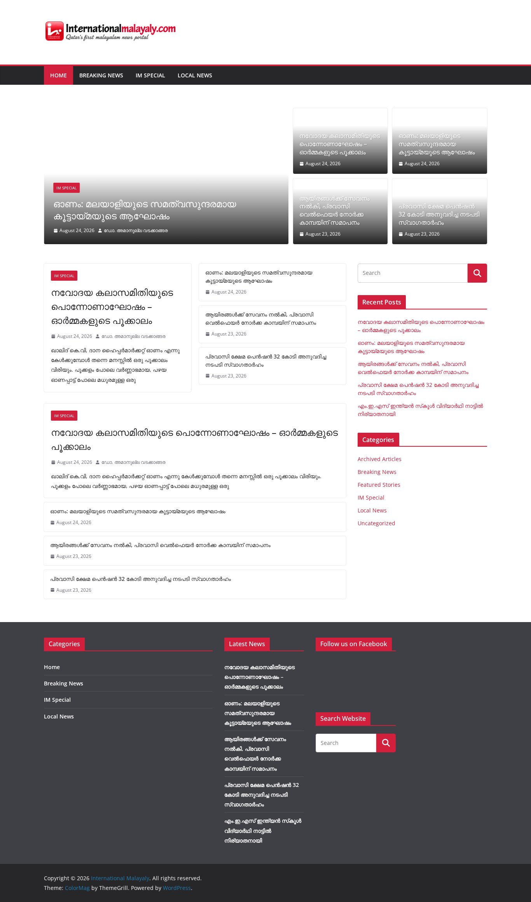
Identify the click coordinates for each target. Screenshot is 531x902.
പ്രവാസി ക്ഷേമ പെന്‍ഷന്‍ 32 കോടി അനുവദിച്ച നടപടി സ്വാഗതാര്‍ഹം (438, 214)
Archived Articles (380, 459)
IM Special (150, 75)
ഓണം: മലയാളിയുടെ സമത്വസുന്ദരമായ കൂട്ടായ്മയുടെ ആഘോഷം (144, 209)
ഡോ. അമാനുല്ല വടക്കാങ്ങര (136, 230)
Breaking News (101, 75)
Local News (195, 75)
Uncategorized (376, 523)
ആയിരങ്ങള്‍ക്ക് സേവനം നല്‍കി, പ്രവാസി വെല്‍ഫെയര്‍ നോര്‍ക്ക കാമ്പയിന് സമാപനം (334, 210)
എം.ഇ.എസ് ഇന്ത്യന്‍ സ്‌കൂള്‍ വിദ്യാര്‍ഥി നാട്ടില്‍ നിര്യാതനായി (262, 830)
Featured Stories (379, 484)
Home (58, 75)
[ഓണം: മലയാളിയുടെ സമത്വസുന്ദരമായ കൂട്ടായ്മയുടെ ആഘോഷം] (166, 113)
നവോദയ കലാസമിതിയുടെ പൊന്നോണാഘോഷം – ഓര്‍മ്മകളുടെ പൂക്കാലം (339, 144)
